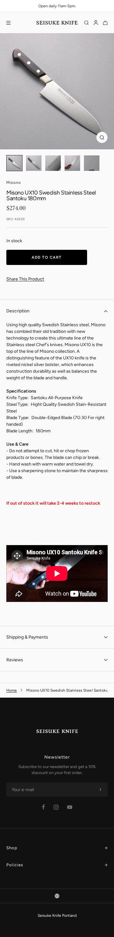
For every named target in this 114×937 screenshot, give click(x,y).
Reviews (14, 660)
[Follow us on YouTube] (69, 807)
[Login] (95, 23)
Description (17, 311)
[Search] (86, 23)
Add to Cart (47, 257)
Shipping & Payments (27, 637)
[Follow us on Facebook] (43, 807)
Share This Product (25, 279)
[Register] (100, 790)
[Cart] (105, 23)
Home (11, 690)
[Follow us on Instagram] (56, 807)
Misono (13, 182)
